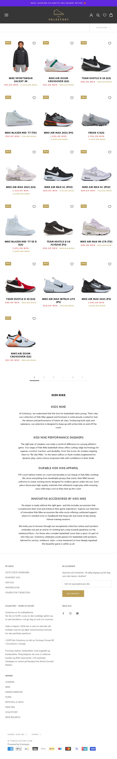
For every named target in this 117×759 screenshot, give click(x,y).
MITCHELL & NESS (14, 702)
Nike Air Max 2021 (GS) (21, 187)
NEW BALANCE (12, 717)
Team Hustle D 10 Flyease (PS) (58, 243)
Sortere (102, 27)
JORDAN (9, 682)
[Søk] (98, 15)
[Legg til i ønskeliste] (34, 43)
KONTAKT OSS (12, 577)
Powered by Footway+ (19, 744)
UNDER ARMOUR (14, 692)
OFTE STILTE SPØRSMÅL (17, 572)
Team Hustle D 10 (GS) (96, 78)
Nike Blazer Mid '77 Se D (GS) (21, 243)
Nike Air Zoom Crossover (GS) (58, 80)
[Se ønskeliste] (104, 15)
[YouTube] (77, 613)
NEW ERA (10, 707)
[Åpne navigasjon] (6, 15)
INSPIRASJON (12, 587)
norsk (35, 734)
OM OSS (9, 582)
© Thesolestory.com (20, 741)
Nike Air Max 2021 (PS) (58, 132)
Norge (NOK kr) (16, 734)
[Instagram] (70, 613)
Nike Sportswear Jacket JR (21, 80)
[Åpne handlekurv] (111, 15)
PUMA (8, 697)
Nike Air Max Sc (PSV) (58, 187)
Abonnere (73, 594)
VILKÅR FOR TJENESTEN (17, 592)
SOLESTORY (11, 712)
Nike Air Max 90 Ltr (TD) (96, 241)
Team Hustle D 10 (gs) (20, 299)
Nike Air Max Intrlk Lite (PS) (58, 301)
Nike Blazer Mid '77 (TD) (21, 132)
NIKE (7, 687)
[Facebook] (63, 613)
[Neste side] (82, 377)
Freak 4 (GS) (96, 132)
